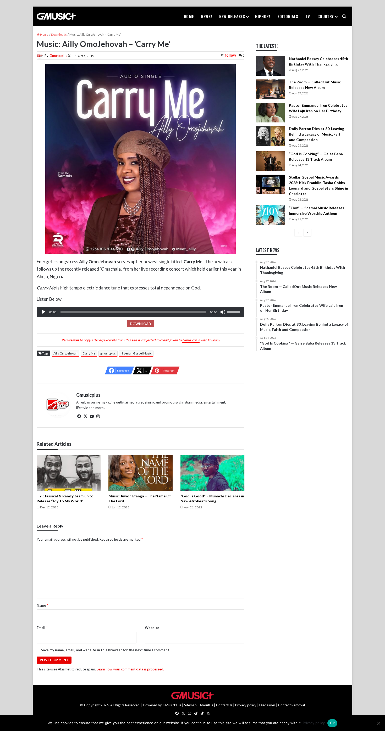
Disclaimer (267, 705)
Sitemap (190, 705)
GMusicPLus (172, 705)
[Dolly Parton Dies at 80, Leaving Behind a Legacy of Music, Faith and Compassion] (270, 136)
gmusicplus (108, 353)
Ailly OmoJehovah (65, 353)
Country (325, 16)
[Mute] (223, 312)
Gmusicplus (58, 55)
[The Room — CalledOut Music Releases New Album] (270, 89)
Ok (332, 723)
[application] (140, 312)
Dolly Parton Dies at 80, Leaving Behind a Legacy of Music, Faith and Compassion (316, 134)
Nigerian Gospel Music (136, 353)
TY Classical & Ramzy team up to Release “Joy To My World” (65, 498)
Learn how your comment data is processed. (130, 669)
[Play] (43, 312)
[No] (378, 723)
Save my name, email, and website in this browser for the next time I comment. (105, 650)
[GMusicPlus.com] (56, 16)
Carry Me (88, 353)
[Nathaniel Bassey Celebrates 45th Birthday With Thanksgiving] (270, 66)
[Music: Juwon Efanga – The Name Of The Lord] (140, 473)
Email (42, 628)
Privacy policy (245, 705)
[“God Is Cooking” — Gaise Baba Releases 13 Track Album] (270, 161)
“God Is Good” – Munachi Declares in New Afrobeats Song (212, 498)
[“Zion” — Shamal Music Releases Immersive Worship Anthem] (270, 215)
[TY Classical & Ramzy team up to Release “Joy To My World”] (69, 473)
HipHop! (262, 16)
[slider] (234, 311)
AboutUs (206, 705)
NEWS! (206, 16)
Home (189, 16)
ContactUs (224, 705)
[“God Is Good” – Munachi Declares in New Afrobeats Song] (212, 473)
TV (308, 16)
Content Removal (291, 705)
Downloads (59, 34)
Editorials (288, 16)
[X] (85, 416)
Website (152, 628)
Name (42, 605)
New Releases (232, 16)
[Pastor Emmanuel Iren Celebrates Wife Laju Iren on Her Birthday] (270, 112)
